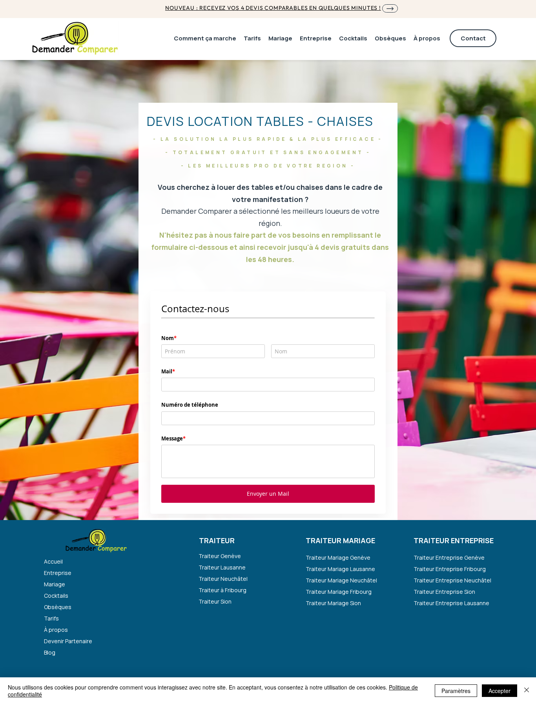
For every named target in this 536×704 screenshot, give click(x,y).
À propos (56, 629)
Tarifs (51, 618)
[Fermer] (526, 691)
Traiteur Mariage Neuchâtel (341, 580)
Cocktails (56, 595)
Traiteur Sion (215, 601)
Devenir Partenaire (68, 641)
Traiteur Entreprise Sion (444, 591)
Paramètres (455, 691)
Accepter (499, 691)
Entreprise (57, 573)
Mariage (54, 584)
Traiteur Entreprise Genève (449, 557)
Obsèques (57, 607)
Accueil (53, 561)
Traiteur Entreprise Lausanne (451, 603)
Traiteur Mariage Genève (338, 557)
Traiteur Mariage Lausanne (340, 569)
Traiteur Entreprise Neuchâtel (451, 580)
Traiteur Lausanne (222, 567)
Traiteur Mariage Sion (333, 603)
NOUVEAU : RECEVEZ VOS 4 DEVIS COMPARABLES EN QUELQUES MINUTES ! (273, 7)
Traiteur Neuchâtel (223, 578)
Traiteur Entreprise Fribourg (450, 569)
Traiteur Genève (220, 556)
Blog (49, 652)
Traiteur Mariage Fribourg (339, 591)
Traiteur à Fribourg (222, 590)
